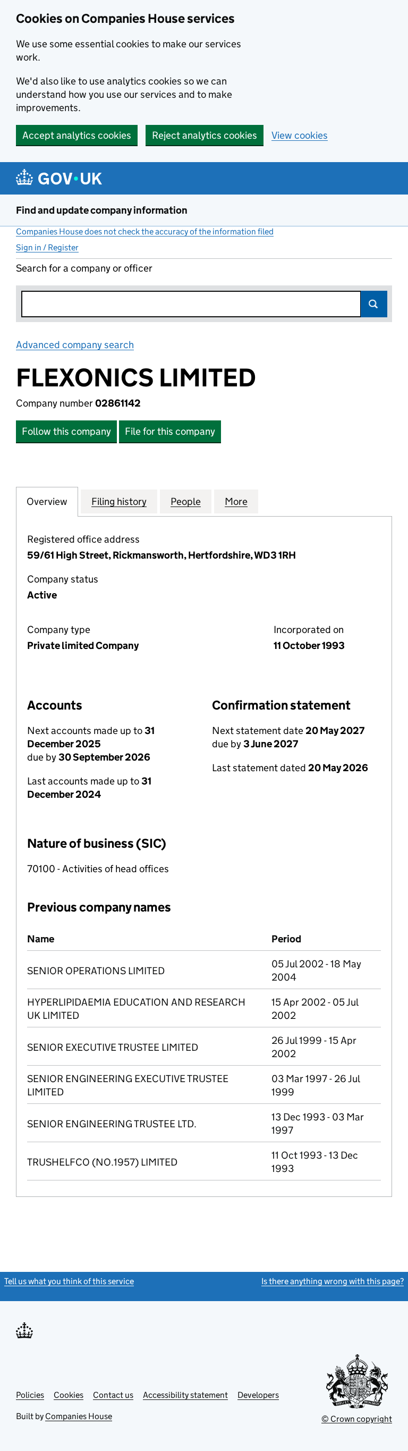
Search (374, 304)
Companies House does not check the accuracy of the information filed (145, 231)
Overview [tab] (47, 501)
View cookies (299, 135)
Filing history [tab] (119, 501)
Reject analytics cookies (204, 135)
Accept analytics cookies (76, 135)
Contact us (113, 1395)
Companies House (78, 1416)
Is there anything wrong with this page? (332, 1281)
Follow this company (66, 431)
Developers (258, 1395)
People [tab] (186, 501)
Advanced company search (75, 345)
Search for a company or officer (84, 268)
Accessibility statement (185, 1395)
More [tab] (236, 501)
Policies (30, 1395)
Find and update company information (102, 210)
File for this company (170, 431)
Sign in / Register (47, 247)
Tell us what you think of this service (69, 1281)
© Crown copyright (356, 1419)
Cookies (68, 1395)
